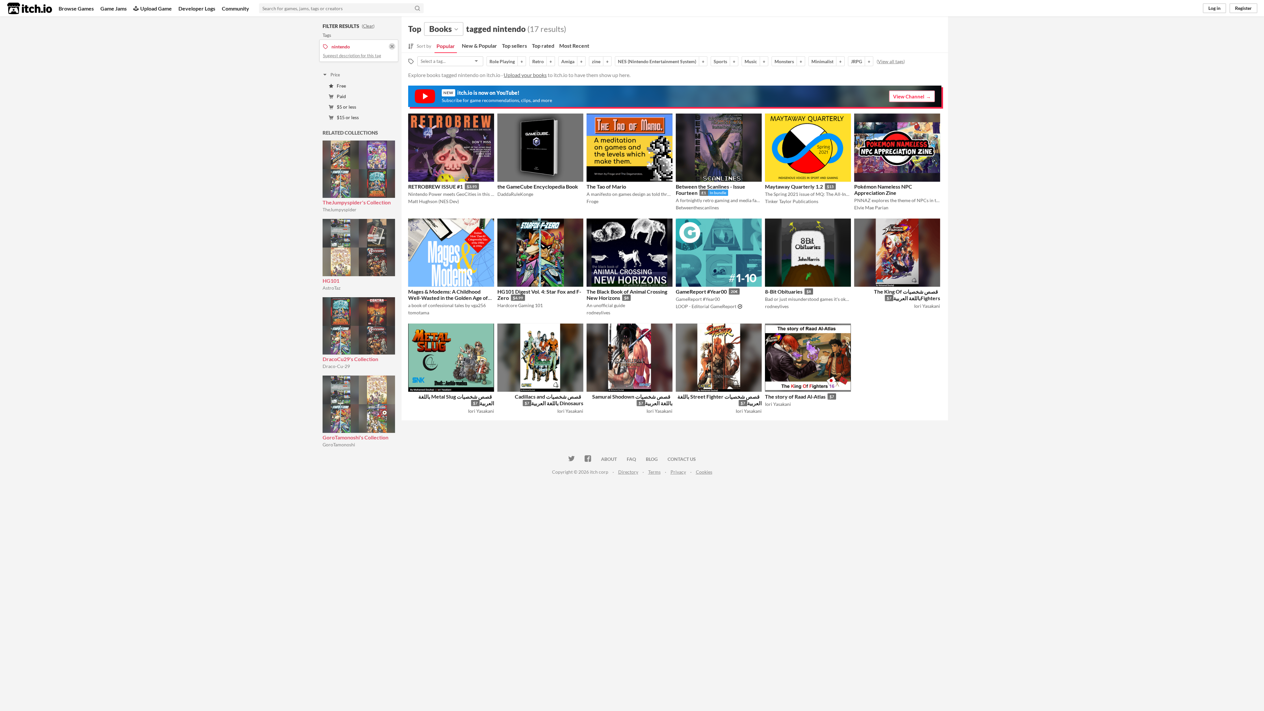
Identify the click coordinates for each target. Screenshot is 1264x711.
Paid (341, 96)
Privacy (678, 472)
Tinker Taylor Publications (791, 201)
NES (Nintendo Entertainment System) (657, 61)
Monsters (784, 61)
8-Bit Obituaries (784, 291)
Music (751, 61)
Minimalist (822, 61)
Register (1243, 8)
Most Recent (574, 45)
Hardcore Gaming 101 (520, 305)
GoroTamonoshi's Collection (355, 437)
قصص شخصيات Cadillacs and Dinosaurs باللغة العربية (549, 399)
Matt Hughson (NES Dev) (433, 201)
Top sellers (514, 45)
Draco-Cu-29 (336, 366)
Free (341, 86)
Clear (368, 26)
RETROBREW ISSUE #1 (435, 186)
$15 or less (348, 117)
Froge (592, 201)
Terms (654, 472)
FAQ (631, 459)
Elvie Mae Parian (871, 207)
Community (235, 8)
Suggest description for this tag (352, 55)
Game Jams (113, 8)
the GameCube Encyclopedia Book (537, 186)
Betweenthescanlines (697, 207)
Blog (652, 459)
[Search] (417, 8)
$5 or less (346, 107)
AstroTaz (331, 288)
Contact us (682, 459)
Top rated (543, 45)
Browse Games (76, 8)
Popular (445, 46)
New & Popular (479, 45)
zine (596, 61)
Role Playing (502, 61)
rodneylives (598, 312)
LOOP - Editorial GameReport (706, 306)
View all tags (891, 61)
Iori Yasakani (927, 306)
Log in (1214, 8)
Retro (538, 61)
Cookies (704, 472)
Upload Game (156, 8)
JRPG (856, 61)
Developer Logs (196, 8)
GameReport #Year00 (701, 291)
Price (335, 74)
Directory (628, 472)
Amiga (567, 61)
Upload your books (525, 75)
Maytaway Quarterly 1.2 (794, 186)
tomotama (418, 312)
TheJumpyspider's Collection (357, 202)
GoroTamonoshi (339, 444)
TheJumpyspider (339, 209)
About (609, 459)
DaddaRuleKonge (515, 194)
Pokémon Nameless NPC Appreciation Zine (883, 189)
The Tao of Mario (606, 186)
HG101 (331, 280)
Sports (720, 61)
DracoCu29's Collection (350, 359)
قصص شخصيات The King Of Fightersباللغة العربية (907, 294)
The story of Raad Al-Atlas (795, 396)
